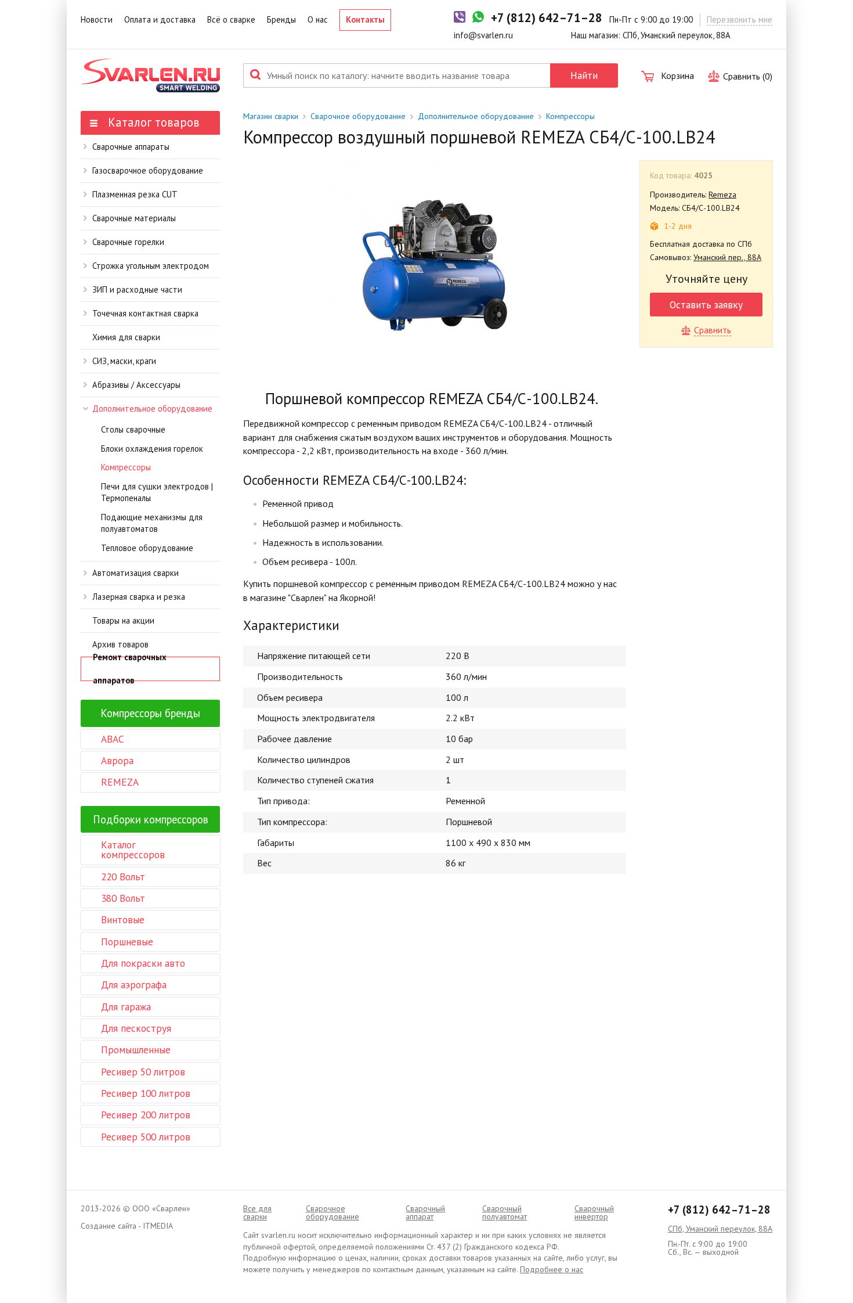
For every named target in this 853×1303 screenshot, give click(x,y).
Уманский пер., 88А (727, 257)
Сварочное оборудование (358, 116)
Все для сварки (257, 1212)
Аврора (117, 760)
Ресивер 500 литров (145, 1136)
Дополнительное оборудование (152, 408)
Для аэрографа (134, 984)
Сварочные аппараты (130, 146)
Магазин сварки (270, 116)
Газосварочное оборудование (147, 170)
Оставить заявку (706, 304)
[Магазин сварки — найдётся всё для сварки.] (150, 75)
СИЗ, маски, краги (124, 360)
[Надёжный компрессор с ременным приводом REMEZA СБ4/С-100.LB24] (434, 265)
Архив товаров (120, 644)
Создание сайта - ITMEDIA (127, 1226)
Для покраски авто (143, 963)
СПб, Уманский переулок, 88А (720, 1229)
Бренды (281, 19)
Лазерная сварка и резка (138, 596)
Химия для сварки (126, 337)
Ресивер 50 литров (143, 1071)
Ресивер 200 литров (145, 1114)
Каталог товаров (152, 122)
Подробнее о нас (551, 1269)
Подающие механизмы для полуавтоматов (152, 523)
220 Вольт (123, 876)
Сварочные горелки (128, 241)
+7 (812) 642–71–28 (719, 1209)
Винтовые (122, 919)
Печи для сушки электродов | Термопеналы (157, 492)
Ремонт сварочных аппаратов (130, 669)
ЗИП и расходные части (137, 289)
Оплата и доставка (160, 19)
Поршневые (127, 941)
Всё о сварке (231, 19)
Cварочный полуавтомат (504, 1212)
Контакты (365, 19)
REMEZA (120, 782)
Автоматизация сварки (135, 572)
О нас (318, 19)
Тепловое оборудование (147, 547)
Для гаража (126, 1006)
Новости (97, 19)
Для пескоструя (136, 1028)
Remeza (722, 194)
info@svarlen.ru (483, 35)
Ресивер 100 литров (145, 1093)
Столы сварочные (133, 429)
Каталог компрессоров (133, 849)
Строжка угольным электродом (150, 265)
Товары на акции (123, 620)
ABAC (112, 739)
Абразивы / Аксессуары (136, 384)
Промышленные (136, 1049)
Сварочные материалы (134, 218)
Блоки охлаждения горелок (152, 448)
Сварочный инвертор (594, 1212)
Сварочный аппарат (425, 1212)
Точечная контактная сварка (145, 313)
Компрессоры (126, 467)
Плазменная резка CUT (135, 194)
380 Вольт (123, 898)
